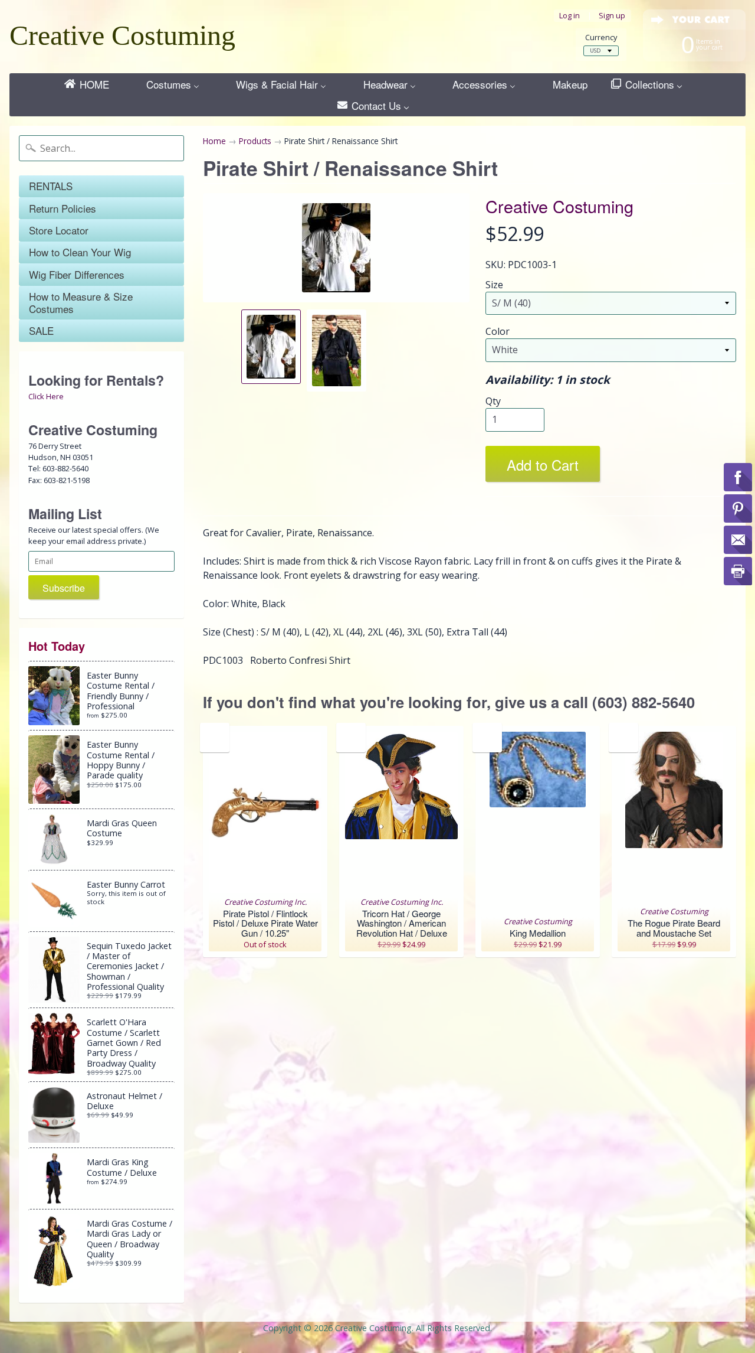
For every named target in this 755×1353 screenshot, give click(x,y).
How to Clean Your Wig (80, 251)
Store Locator (58, 230)
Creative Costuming (122, 35)
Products (255, 140)
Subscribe (63, 588)
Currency (601, 37)
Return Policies (62, 208)
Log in (569, 15)
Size (494, 284)
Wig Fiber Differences (76, 274)
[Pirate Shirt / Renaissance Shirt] (271, 346)
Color (497, 331)
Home (214, 140)
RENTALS (51, 185)
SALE (41, 330)
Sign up (612, 15)
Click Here (46, 396)
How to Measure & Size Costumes (81, 302)
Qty (493, 401)
